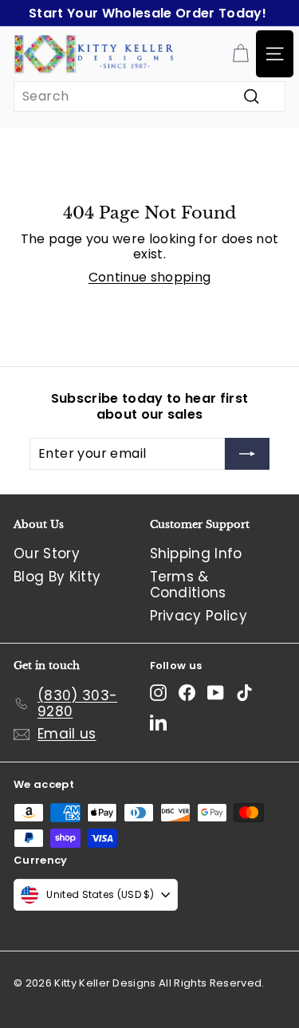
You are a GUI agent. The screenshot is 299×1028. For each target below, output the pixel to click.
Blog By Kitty (57, 576)
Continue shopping (150, 277)
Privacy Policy (199, 615)
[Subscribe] (247, 454)
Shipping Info (196, 553)
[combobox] (149, 96)
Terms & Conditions (188, 584)
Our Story (47, 553)
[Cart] (240, 53)
